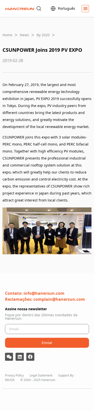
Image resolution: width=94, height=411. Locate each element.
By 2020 (43, 34)
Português (66, 8)
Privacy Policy (14, 375)
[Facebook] (30, 357)
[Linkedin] (20, 357)
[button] (85, 8)
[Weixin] (9, 357)
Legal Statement (41, 375)
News (24, 34)
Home (7, 34)
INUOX (10, 380)
